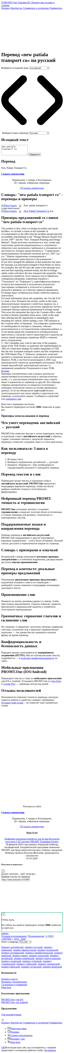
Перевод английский (12, 947)
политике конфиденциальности (37, 658)
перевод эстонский (31, 966)
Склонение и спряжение (14, 984)
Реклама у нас (17, 1038)
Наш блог (6, 987)
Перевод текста (9, 979)
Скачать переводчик (12, 174)
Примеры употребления (14, 982)
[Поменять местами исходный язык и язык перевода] (32, 130)
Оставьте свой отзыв (12, 702)
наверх (5, 933)
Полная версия (36, 936)
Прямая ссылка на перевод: (15, 876)
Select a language (9, 941)
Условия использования (13, 936)
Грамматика (56, 8)
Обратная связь (18, 1028)
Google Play (9, 684)
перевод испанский (47, 950)
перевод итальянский (12, 952)
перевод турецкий (32, 961)
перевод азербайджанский (39, 952)
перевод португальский (47, 958)
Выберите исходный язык (15, 68)
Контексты (16, 8)
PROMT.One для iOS (12, 999)
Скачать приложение (21, 1035)
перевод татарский (11, 961)
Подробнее (50, 1050)
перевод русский (34, 947)
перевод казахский (39, 955)
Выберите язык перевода (15, 133)
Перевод (5, 8)
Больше (5, 371)
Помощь (14, 1032)
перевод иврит (20, 955)
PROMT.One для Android (14, 1002)
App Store (56, 681)
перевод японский (52, 966)
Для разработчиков (11, 1014)
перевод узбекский (26, 964)
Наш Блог (15, 1042)
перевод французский (24, 950)
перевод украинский (49, 964)
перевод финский (10, 966)
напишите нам (13, 399)
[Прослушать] (9, 205)
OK (3, 1047)
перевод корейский (24, 958)
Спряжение (36, 8)
